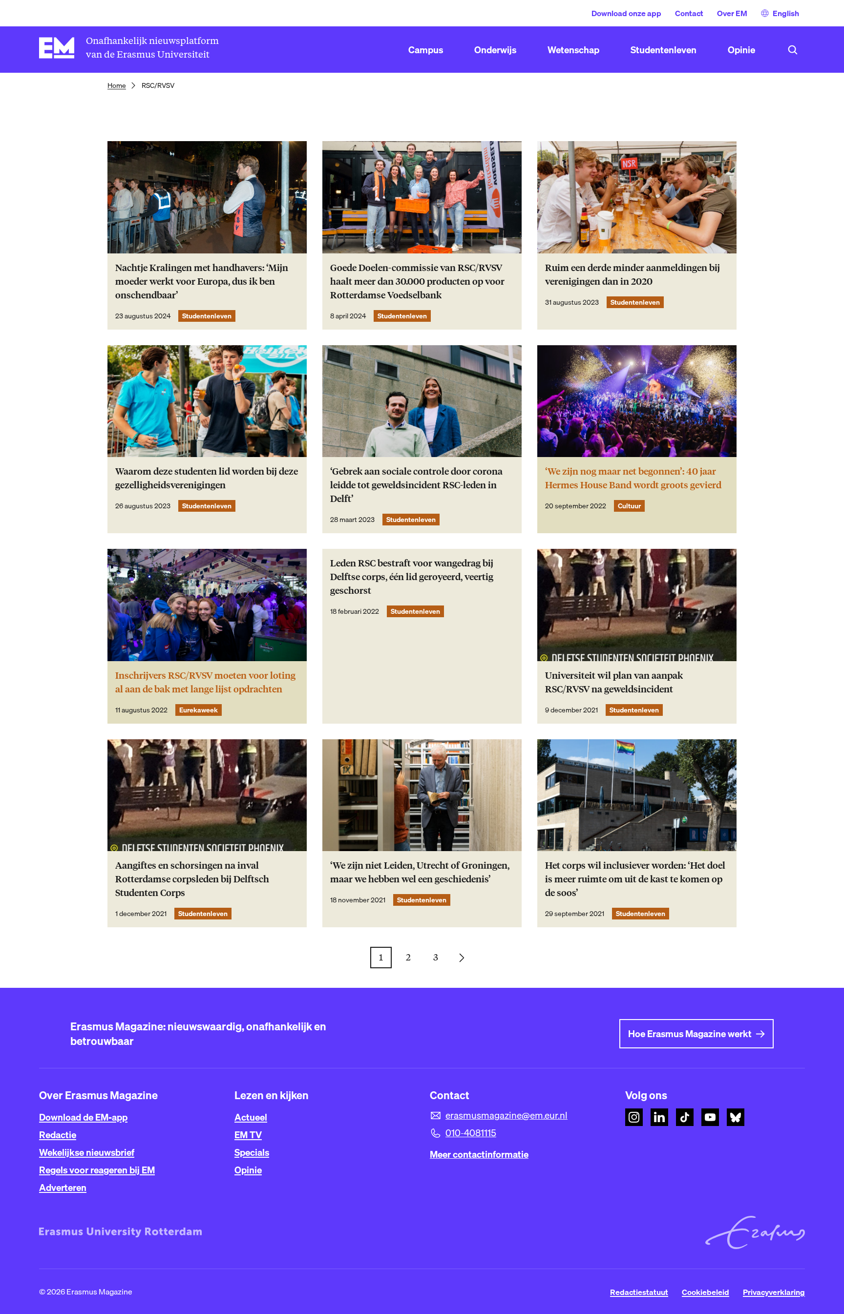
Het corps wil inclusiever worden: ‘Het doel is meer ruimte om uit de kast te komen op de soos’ (635, 879)
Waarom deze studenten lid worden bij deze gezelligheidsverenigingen (206, 478)
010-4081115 (470, 1133)
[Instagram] (634, 1117)
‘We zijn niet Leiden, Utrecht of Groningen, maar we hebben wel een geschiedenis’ (419, 872)
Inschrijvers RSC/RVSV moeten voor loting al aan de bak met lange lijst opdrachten (205, 682)
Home (116, 85)
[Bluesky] (735, 1117)
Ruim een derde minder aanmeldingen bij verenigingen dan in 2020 (632, 274)
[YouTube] (710, 1117)
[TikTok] (685, 1117)
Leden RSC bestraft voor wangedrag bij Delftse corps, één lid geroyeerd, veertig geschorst (411, 577)
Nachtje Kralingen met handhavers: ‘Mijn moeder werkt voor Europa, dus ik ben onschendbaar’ (201, 281)
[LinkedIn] (659, 1117)
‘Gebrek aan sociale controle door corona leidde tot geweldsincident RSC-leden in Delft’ (416, 485)
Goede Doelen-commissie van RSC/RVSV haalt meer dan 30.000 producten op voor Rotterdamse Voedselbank (417, 281)
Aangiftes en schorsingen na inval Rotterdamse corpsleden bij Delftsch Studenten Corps (192, 879)
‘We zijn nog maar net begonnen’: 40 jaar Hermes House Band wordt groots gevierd (633, 478)
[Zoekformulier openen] (793, 50)
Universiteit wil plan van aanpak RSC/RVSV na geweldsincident (614, 682)
